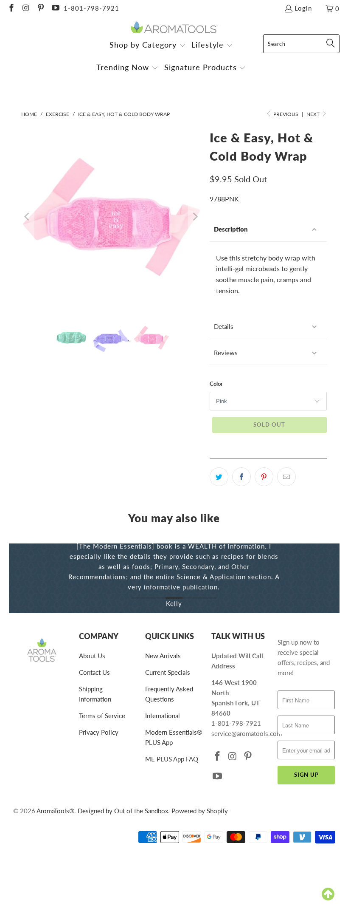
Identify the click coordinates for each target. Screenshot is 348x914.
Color (216, 383)
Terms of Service (102, 715)
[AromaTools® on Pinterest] (40, 8)
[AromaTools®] (174, 27)
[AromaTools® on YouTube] (55, 8)
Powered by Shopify (199, 811)
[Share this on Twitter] (219, 476)
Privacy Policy (98, 732)
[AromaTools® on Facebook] (10, 8)
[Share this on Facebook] (241, 476)
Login (303, 8)
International (162, 715)
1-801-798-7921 (91, 8)
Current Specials (167, 672)
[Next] (195, 217)
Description (231, 229)
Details (223, 326)
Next (313, 114)
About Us (92, 655)
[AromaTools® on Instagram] (25, 8)
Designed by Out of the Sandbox (123, 811)
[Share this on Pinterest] (264, 476)
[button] (147, 45)
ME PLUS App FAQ (171, 759)
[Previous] (27, 217)
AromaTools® (55, 811)
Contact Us (94, 672)
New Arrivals (163, 655)
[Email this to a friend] (286, 476)
